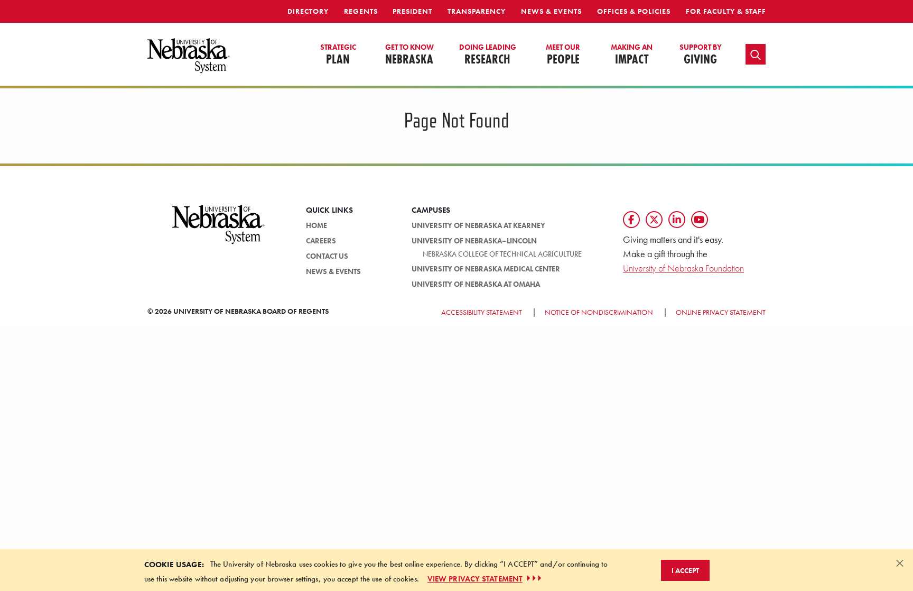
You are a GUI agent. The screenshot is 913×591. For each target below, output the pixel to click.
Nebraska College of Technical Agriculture (502, 254)
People (563, 55)
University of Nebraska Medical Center (486, 269)
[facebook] (631, 219)
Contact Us (327, 256)
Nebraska (409, 55)
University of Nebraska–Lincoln (474, 241)
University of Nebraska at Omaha (476, 284)
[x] (654, 219)
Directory (308, 11)
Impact (632, 55)
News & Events (551, 11)
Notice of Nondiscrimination (599, 312)
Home (316, 225)
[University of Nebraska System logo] (218, 231)
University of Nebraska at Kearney (478, 225)
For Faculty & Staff (726, 11)
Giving (700, 55)
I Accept (685, 570)
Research (487, 55)
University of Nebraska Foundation (683, 268)
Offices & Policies (633, 11)
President (412, 11)
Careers (321, 241)
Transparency (477, 11)
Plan (338, 55)
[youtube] (699, 219)
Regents (361, 11)
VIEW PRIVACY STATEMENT (475, 578)
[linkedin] (676, 219)
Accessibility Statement (481, 312)
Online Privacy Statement (721, 312)
